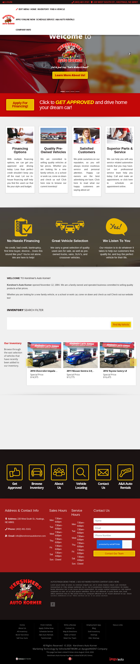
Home (33, 9)
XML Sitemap (93, 638)
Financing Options (20, 150)
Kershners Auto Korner (85, 645)
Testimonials (46, 638)
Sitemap (94, 635)
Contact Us (69, 628)
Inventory (43, 9)
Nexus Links (118, 625)
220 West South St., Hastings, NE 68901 (115, 2)
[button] (70, 72)
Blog (94, 628)
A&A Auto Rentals (64, 19)
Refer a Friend (70, 635)
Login (8, 2)
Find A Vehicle (57, 9)
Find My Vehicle (121, 324)
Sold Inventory (94, 631)
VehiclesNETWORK (68, 648)
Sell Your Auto (22, 638)
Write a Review (70, 625)
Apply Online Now (25, 19)
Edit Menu (23, 9)
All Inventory (22, 631)
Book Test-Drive (22, 635)
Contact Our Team (114, 553)
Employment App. (94, 625)
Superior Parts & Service (120, 150)
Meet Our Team (70, 638)
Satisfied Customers (86, 150)
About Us (22, 628)
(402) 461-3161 (81, 2)
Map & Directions (70, 631)
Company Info (23, 29)
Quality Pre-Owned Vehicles (53, 150)
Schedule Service (45, 19)
